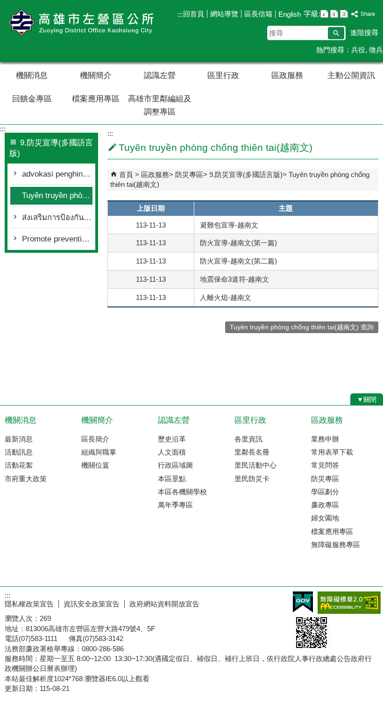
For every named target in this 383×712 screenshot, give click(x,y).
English (289, 14)
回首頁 (193, 14)
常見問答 (325, 465)
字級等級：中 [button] (334, 13)
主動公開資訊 (351, 75)
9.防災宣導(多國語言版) (246, 174)
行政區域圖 (175, 465)
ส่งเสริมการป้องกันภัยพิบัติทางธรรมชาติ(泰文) (57, 217)
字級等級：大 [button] (344, 14)
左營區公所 (79, 22)
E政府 (303, 601)
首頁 (126, 174)
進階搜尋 (364, 32)
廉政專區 (325, 505)
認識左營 (160, 75)
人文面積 (172, 452)
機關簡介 (96, 75)
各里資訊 (248, 439)
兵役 (358, 50)
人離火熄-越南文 (225, 297)
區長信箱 (258, 14)
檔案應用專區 (96, 98)
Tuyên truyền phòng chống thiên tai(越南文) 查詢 (302, 327)
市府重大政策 (26, 479)
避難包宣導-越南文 (229, 225)
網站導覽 (224, 14)
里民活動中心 (255, 465)
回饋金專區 (32, 98)
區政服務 (287, 75)
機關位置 (95, 465)
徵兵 (376, 50)
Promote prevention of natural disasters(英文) (57, 239)
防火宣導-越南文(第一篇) (238, 243)
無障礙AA (349, 602)
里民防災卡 (252, 479)
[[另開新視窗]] (363, 14)
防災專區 (189, 174)
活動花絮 (19, 465)
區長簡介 (95, 439)
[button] (336, 33)
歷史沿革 (172, 439)
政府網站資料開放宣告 (164, 604)
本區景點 (172, 479)
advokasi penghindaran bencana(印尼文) (57, 174)
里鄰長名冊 (252, 452)
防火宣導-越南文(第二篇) (238, 261)
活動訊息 (19, 452)
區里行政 (223, 75)
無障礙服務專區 (335, 544)
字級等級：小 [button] (324, 14)
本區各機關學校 (182, 492)
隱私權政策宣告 (29, 604)
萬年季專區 (175, 505)
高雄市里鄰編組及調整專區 (160, 105)
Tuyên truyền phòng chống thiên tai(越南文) (57, 195)
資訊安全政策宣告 (92, 604)
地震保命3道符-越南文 (234, 279)
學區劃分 (325, 492)
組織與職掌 (98, 452)
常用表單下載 (332, 452)
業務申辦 (325, 439)
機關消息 (32, 75)
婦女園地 (325, 518)
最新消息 (19, 439)
